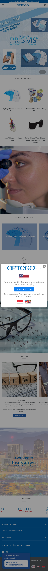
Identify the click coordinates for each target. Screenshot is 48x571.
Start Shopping (24, 289)
